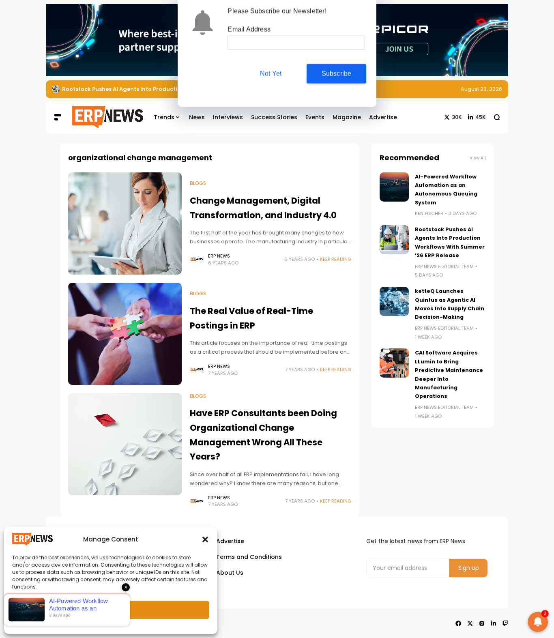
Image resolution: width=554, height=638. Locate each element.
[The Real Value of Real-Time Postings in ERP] (125, 334)
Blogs (198, 183)
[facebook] (458, 623)
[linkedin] (493, 623)
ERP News (219, 256)
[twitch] (505, 623)
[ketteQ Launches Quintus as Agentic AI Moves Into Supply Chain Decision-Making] (394, 301)
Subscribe (337, 74)
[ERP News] (101, 117)
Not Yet (270, 74)
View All (478, 158)
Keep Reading (335, 259)
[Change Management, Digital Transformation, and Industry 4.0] (125, 223)
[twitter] (470, 623)
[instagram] (482, 623)
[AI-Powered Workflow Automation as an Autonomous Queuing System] (394, 187)
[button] (205, 539)
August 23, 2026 (481, 89)
